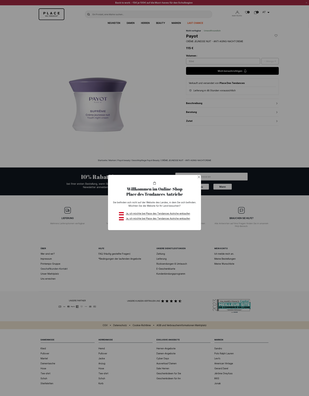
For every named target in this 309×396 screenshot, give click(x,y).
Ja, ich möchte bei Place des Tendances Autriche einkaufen (158, 213)
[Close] (198, 177)
